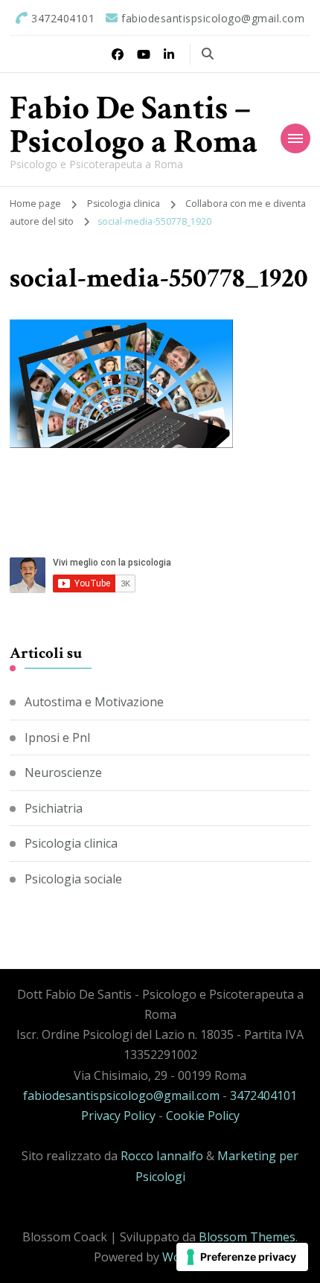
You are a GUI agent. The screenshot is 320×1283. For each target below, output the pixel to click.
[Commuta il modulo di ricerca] (208, 54)
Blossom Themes (247, 1237)
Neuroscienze (63, 772)
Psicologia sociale (73, 879)
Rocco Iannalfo (162, 1156)
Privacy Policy (118, 1115)
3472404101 (263, 1095)
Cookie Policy (203, 1115)
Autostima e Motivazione (94, 702)
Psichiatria (54, 808)
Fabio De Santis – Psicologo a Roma (133, 125)
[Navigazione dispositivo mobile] (295, 138)
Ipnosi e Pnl (57, 737)
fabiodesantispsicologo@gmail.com (121, 1095)
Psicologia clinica (123, 203)
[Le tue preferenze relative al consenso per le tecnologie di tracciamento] (242, 1257)
